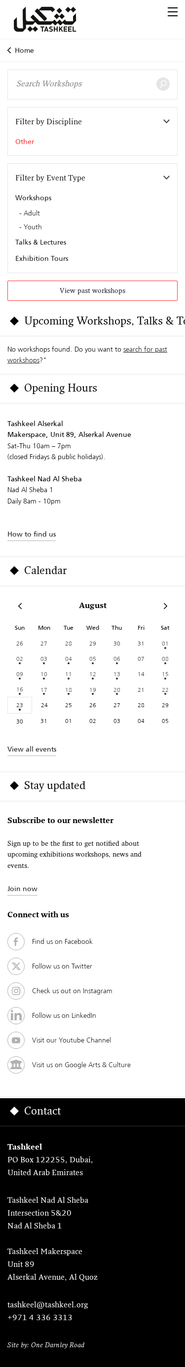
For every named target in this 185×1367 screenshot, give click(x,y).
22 (165, 689)
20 (116, 689)
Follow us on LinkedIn (64, 1015)
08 (165, 658)
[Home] (56, 19)
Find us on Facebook (62, 941)
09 (19, 674)
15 (165, 674)
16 (19, 689)
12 (92, 674)
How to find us (31, 534)
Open (172, 12)
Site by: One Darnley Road (45, 1345)
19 (92, 689)
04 (68, 658)
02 (19, 658)
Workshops (33, 197)
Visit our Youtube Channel (71, 1040)
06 (116, 658)
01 (165, 643)
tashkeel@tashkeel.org (47, 1305)
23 (19, 705)
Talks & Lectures (40, 242)
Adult (32, 213)
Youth (33, 227)
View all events (31, 749)
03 (43, 658)
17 (43, 689)
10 (43, 674)
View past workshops (92, 291)
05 (92, 658)
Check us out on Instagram (72, 990)
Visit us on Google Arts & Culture (81, 1064)
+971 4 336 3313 (40, 1318)
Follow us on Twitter (62, 966)
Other (24, 141)
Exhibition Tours (41, 258)
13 (116, 674)
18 (68, 689)
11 (68, 674)
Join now (22, 888)
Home (24, 50)
